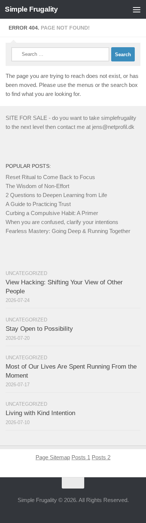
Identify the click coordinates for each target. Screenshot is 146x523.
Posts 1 (81, 457)
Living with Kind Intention (40, 413)
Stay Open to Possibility (39, 328)
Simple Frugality (31, 9)
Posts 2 (101, 457)
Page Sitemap (53, 457)
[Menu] (136, 9)
